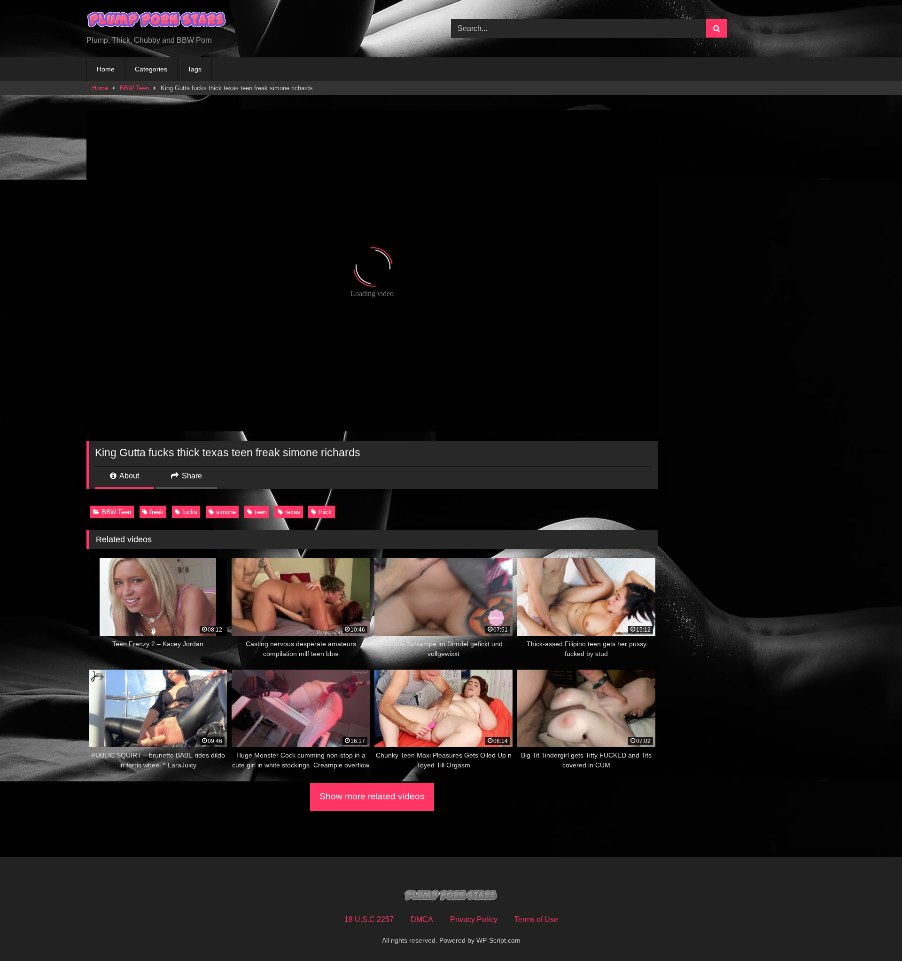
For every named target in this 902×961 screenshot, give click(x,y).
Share (191, 476)
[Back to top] (873, 933)
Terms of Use (536, 919)
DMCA (422, 919)
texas (292, 512)
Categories (151, 69)
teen (260, 512)
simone (226, 512)
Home (106, 69)
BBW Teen (134, 88)
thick (325, 512)
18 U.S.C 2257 (369, 919)
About (128, 476)
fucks (189, 512)
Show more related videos (372, 796)
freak (156, 512)
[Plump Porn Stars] (156, 21)
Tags (194, 69)
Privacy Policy (474, 919)
